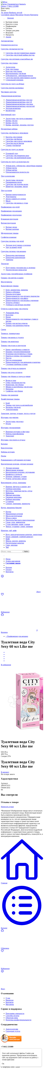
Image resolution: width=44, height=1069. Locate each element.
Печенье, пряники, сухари (16, 476)
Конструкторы (7, 448)
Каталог (9, 567)
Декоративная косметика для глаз (19, 100)
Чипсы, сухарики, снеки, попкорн (19, 526)
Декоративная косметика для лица (19, 104)
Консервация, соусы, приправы (13, 483)
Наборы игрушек (8, 452)
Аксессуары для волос (14, 180)
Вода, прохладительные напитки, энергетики (24, 534)
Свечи (3, 329)
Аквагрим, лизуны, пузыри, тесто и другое (18, 413)
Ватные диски (11, 227)
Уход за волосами (8, 176)
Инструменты (6, 282)
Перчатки (9, 389)
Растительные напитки (15, 543)
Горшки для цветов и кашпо (12, 278)
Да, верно (5, 13)
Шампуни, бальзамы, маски (17, 186)
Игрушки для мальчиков (10, 428)
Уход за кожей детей (14, 247)
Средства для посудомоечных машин (20, 53)
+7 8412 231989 (12, 6)
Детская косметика (13, 108)
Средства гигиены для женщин (13, 251)
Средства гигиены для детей (12, 241)
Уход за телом (6, 190)
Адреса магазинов (13, 561)
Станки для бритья (13, 145)
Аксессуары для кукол (14, 421)
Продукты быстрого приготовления (20, 520)
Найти (26, 551)
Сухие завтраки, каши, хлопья (18, 524)
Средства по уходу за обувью (12, 84)
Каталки (4, 444)
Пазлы (3, 456)
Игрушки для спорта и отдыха (13, 440)
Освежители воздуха (9, 45)
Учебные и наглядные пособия (18, 305)
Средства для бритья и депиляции (14, 133)
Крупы (8, 512)
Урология (5, 264)
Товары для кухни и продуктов (13, 345)
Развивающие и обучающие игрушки (16, 460)
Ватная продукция (8, 223)
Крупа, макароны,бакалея (11, 508)
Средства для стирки (9, 63)
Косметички (10, 110)
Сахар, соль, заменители (15, 522)
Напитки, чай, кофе (9, 530)
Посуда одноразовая (14, 360)
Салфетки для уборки (14, 391)
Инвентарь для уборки (15, 385)
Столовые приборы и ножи (17, 364)
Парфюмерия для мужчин (11, 215)
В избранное (6, 665)
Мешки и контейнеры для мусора (19, 387)
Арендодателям (12, 1029)
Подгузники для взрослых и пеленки (20, 268)
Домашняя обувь (12, 313)
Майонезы (10, 493)
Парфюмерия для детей (10, 207)
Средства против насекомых (12, 88)
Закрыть (22, 4)
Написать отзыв (7, 807)
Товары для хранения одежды (17, 325)
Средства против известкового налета (21, 78)
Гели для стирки (12, 69)
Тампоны (9, 260)
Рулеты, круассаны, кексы (16, 479)
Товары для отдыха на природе (13, 368)
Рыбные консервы (13, 499)
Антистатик (10, 67)
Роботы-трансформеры (15, 434)
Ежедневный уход (8, 114)
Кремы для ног (12, 121)
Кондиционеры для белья (16, 73)
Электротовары (12, 409)
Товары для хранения (9, 395)
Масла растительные (14, 516)
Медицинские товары (9, 233)
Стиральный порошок (14, 80)
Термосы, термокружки (10, 333)
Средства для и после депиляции (19, 141)
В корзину (5, 772)
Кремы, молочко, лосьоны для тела (20, 125)
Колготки (9, 315)
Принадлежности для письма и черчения (22, 300)
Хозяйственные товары (10, 399)
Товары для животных (10, 341)
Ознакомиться (13, 4)
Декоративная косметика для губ (19, 102)
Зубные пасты (11, 168)
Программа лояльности (15, 1013)
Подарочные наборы (9, 129)
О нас (8, 998)
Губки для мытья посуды (15, 383)
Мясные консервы (13, 495)
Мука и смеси (11, 518)
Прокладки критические (15, 257)
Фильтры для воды (13, 407)
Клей (8, 403)
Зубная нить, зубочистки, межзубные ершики (24, 166)
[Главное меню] (4, 555)
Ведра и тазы (11, 380)
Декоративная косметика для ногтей (20, 106)
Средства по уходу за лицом (12, 149)
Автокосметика (7, 41)
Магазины (19, 15)
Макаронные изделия (14, 514)
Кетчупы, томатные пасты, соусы (19, 491)
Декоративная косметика (11, 96)
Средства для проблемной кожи (18, 158)
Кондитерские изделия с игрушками (20, 472)
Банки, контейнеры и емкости (18, 350)
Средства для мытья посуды (12, 49)
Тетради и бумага (12, 303)
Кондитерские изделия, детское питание (17, 464)
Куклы (8, 424)
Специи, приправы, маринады (18, 504)
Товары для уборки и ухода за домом (15, 376)
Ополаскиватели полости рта (17, 172)
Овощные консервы (14, 497)
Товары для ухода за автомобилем (19, 405)
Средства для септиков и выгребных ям (17, 59)
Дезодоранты (11, 197)
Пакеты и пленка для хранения (18, 356)
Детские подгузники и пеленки (18, 245)
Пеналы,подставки (13, 294)
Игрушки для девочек (9, 417)
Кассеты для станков (14, 137)
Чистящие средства (8, 92)
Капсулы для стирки (14, 71)
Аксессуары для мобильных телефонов (16, 274)
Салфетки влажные (8, 237)
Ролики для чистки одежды (17, 323)
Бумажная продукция (9, 219)
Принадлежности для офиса (17, 298)
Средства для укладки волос (17, 184)
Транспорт (10, 436)
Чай (7, 547)
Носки (8, 317)
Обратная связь (12, 1018)
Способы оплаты (12, 1016)
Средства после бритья (15, 143)
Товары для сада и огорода (11, 372)
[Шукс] (22, 2)
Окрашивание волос (14, 182)
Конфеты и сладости (14, 474)
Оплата (27, 15)
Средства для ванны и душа (17, 203)
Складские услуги (13, 1031)
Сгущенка (10, 501)
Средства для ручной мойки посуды (20, 55)
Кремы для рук (12, 123)
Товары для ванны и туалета (12, 337)
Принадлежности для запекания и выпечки (23, 362)
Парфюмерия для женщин (11, 211)
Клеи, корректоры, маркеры (17, 290)
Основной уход (12, 153)
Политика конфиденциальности (18, 1020)
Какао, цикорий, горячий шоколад (19, 537)
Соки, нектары (11, 545)
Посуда (8, 358)
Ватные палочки (12, 229)
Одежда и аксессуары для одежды (14, 309)
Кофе (8, 539)
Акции (8, 565)
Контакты (34, 15)
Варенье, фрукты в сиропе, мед (18, 487)
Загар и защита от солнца (16, 199)
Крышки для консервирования (18, 352)
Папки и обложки (13, 292)
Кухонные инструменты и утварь (19, 354)
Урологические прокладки (16, 270)
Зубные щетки (11, 170)
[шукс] (4, 4)
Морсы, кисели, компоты (16, 541)
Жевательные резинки (14, 470)
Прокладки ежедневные (15, 255)
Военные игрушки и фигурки (17, 432)
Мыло (8, 201)
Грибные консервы (13, 489)
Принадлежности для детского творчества (22, 296)
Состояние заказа (8, 15)
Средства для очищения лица (17, 156)
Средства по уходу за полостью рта (15, 162)
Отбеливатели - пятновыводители (19, 76)
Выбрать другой (15, 13)
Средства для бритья (14, 139)
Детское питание (12, 468)
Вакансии (9, 1000)
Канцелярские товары (10, 286)
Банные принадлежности (16, 194)
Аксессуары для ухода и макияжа (19, 119)
